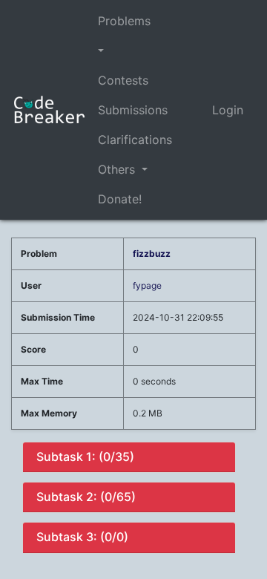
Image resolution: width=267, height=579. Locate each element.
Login (227, 109)
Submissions (133, 109)
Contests (123, 80)
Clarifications (135, 139)
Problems (124, 20)
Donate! (120, 199)
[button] (135, 50)
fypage (147, 285)
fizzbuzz (152, 253)
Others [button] (118, 169)
